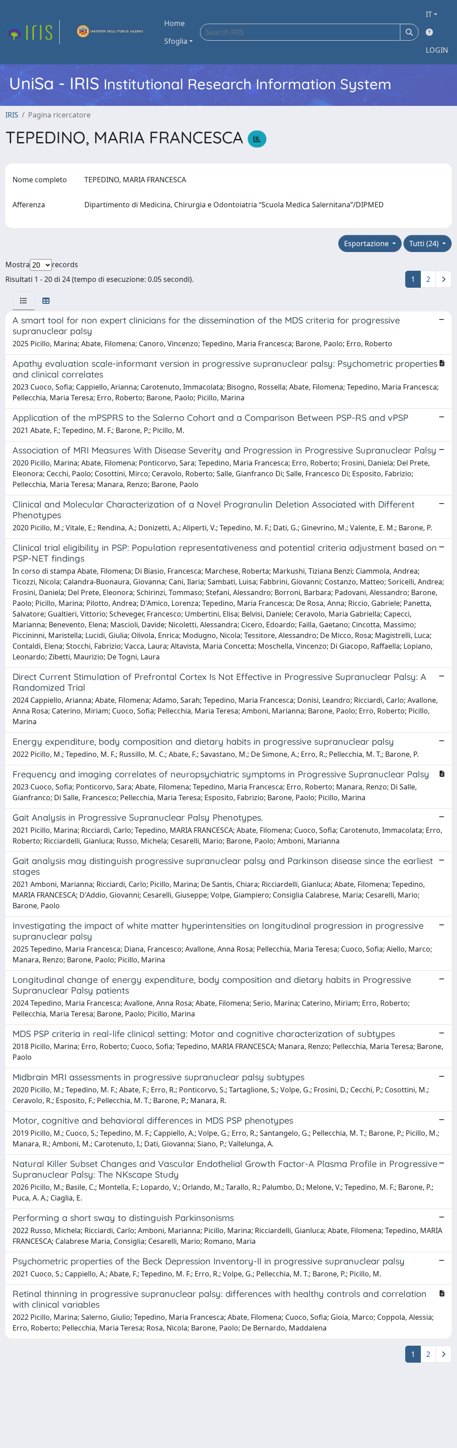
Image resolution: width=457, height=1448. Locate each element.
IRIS (11, 115)
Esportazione (367, 243)
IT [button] (429, 14)
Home (174, 23)
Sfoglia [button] (175, 41)
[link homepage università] (110, 32)
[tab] (23, 300)
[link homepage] (32, 32)
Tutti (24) (424, 243)
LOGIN (437, 50)
